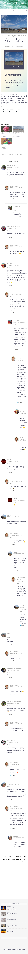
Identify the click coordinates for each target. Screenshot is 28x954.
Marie (9, 633)
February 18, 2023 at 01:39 (13, 167)
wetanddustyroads (13, 226)
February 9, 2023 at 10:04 (19, 837)
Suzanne (10, 263)
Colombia (4, 35)
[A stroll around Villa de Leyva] (18, 129)
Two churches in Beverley (11, 919)
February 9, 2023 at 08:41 (13, 742)
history (16, 154)
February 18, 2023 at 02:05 (16, 187)
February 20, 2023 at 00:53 (19, 208)
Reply (8, 169)
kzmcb (9, 515)
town (21, 154)
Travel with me (14, 3)
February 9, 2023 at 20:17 (13, 635)
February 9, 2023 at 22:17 (19, 553)
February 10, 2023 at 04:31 (13, 461)
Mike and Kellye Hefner (14, 668)
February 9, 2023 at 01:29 (13, 784)
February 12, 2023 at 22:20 (16, 246)
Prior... (9, 459)
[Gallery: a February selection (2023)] (6, 141)
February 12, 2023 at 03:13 (19, 322)
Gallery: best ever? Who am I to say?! (12, 926)
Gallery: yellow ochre (10, 931)
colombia (11, 154)
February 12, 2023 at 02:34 (13, 265)
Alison (9, 783)
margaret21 (11, 740)
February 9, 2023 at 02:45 (16, 808)
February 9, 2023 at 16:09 (13, 703)
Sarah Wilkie (14, 186)
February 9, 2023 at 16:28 (13, 670)
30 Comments (19, 46)
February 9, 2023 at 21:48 (16, 686)
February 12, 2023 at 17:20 (13, 228)
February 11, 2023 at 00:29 (19, 500)
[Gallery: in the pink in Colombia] (6, 129)
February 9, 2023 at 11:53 (16, 764)
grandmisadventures (14, 702)
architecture (4, 154)
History (10, 35)
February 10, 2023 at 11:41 (16, 481)
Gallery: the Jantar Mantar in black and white (12, 914)
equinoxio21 (11, 166)
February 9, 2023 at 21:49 (16, 653)
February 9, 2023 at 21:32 (13, 516)
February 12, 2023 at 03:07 (16, 294)
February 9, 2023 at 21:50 (16, 535)
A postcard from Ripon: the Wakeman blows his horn (12, 908)
